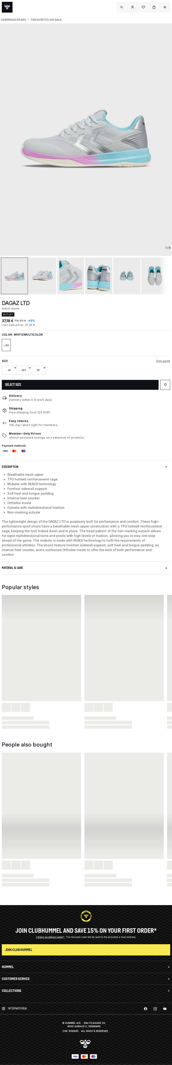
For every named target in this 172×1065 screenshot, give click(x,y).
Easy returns (18, 421)
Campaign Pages (13, 19)
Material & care (12, 567)
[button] (132, 7)
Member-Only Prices (25, 433)
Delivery (15, 395)
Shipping (15, 408)
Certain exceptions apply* (50, 937)
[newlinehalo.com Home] (7, 7)
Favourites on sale (46, 19)
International (17, 1008)
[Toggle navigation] (121, 7)
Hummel (8, 967)
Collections (11, 991)
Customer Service (16, 979)
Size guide (163, 361)
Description (10, 467)
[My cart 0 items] (154, 7)
